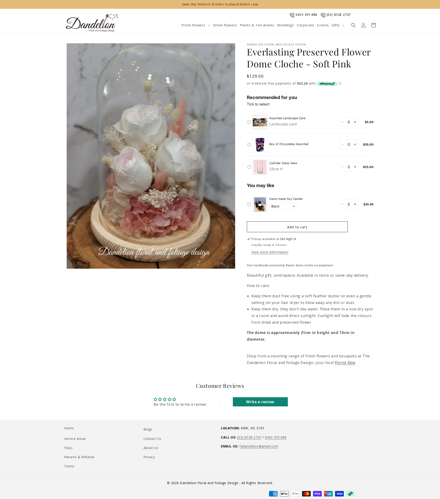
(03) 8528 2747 (339, 14)
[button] (196, 25)
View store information (269, 252)
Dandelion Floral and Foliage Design (209, 483)
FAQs (68, 448)
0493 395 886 (306, 14)
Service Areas (75, 438)
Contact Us (152, 438)
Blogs (148, 429)
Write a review (260, 401)
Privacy (149, 457)
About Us (150, 448)
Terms (69, 466)
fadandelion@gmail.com (258, 446)
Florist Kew (345, 362)
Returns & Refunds (79, 457)
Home (69, 428)
